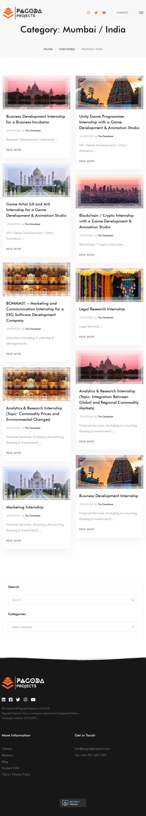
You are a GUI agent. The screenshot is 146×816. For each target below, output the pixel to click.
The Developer (33, 130)
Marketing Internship (24, 507)
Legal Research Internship (102, 309)
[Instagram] (25, 700)
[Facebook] (10, 700)
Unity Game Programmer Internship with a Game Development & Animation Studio (109, 122)
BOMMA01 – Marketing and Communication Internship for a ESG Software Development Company (35, 312)
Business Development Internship (108, 495)
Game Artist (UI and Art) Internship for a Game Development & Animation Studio (36, 210)
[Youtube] (33, 700)
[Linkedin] (3, 700)
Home (48, 49)
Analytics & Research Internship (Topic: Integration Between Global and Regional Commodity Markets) (109, 399)
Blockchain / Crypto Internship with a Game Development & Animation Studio (106, 221)
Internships (67, 49)
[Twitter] (18, 700)
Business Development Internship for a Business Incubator (35, 119)
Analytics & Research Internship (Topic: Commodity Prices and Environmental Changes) (34, 414)
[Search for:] (73, 600)
